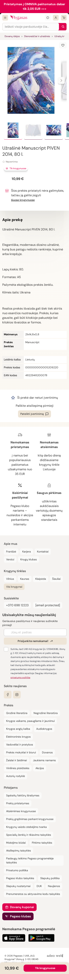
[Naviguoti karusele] (61, 80)
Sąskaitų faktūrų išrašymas (22, 795)
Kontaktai (42, 551)
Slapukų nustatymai (18, 886)
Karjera (26, 551)
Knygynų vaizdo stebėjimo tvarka (26, 827)
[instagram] (17, 694)
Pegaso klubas (20, 916)
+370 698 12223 (17, 605)
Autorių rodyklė (15, 776)
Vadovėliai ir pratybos (19, 744)
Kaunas (24, 579)
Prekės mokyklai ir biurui (21, 752)
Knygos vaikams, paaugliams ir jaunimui (30, 721)
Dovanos (47, 752)
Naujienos (54, 886)
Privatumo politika (17, 870)
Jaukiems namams (44, 760)
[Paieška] (62, 27)
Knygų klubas (28, 559)
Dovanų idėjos (12, 36)
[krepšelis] (64, 18)
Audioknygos (44, 728)
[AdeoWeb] (55, 956)
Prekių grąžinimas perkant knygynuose (29, 819)
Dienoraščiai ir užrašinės (37, 36)
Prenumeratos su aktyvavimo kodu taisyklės (33, 894)
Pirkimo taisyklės (42, 842)
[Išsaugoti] (63, 45)
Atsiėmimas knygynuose (21, 811)
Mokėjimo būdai (16, 842)
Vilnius (10, 579)
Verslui (10, 559)
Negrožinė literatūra (46, 713)
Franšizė (11, 551)
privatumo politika (20, 677)
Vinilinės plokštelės (17, 768)
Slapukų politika (50, 878)
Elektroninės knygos (18, 736)
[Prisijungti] (56, 18)
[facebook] (8, 694)
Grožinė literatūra (16, 713)
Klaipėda (40, 579)
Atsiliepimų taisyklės (18, 850)
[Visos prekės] (5, 18)
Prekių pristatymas (17, 803)
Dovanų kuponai (22, 907)
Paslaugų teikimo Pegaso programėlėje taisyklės (30, 860)
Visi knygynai (14, 586)
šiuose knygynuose (23, 200)
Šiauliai (56, 579)
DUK (39, 886)
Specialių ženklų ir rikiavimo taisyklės (28, 835)
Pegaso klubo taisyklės (20, 878)
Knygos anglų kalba (18, 728)
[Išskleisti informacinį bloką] (48, 18)
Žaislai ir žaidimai (16, 760)
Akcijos (39, 768)
